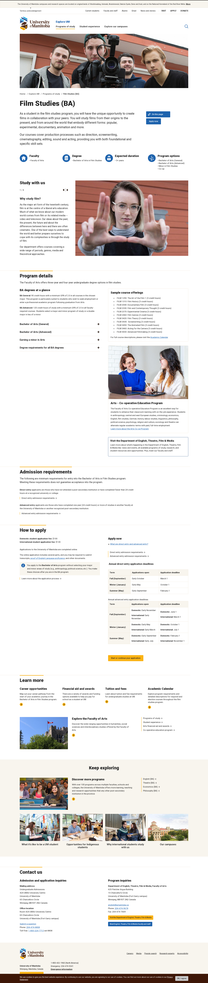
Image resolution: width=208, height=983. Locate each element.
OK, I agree (181, 978)
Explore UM (63, 21)
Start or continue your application (125, 658)
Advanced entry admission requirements (40, 513)
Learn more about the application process (40, 578)
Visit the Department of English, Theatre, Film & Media (131, 917)
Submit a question (28, 924)
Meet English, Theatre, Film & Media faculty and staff (130, 924)
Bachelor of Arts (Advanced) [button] (36, 332)
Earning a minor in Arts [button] (32, 339)
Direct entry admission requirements (38, 498)
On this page (157, 114)
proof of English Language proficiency (47, 558)
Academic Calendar (159, 337)
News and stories (148, 11)
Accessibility (182, 953)
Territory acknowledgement (30, 11)
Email (134, 11)
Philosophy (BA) (150, 791)
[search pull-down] (186, 26)
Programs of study (65, 26)
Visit (163, 11)
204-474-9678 (121, 908)
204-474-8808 (33, 927)
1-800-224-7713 (36, 930)
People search (150, 953)
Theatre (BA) (149, 783)
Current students (92, 11)
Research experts (166, 953)
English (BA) (148, 779)
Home (22, 94)
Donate (184, 11)
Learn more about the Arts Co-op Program (130, 429)
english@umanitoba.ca (118, 905)
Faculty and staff (111, 11)
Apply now (153, 121)
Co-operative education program (158, 730)
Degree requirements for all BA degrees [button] (42, 347)
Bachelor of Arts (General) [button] (34, 324)
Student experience (89, 26)
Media (138, 953)
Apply (173, 11)
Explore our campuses (116, 26)
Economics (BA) (150, 787)
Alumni (124, 11)
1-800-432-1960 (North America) (64, 963)
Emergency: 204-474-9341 (62, 966)
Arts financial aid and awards (156, 726)
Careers (130, 953)
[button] (63, 190)
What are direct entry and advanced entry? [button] (129, 544)
